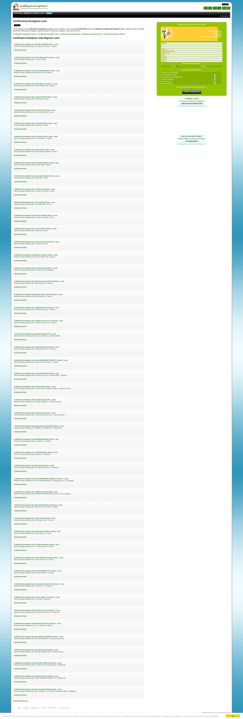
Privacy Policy (52, 707)
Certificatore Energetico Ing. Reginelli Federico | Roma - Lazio (36, 676)
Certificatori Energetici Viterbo (114, 34)
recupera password (225, 16)
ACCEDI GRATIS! (191, 141)
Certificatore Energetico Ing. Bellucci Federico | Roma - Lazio (36, 255)
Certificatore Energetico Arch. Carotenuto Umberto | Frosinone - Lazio (39, 584)
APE (217, 8)
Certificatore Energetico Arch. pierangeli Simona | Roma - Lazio (36, 176)
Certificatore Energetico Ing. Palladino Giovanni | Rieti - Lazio (36, 492)
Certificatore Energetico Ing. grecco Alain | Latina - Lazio (34, 149)
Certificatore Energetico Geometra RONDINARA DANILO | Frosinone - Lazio (41, 479)
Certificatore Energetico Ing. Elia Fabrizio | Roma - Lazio (34, 465)
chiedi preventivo (20, 50)
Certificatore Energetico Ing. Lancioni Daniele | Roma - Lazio (35, 97)
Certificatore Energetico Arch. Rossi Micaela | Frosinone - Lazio (36, 57)
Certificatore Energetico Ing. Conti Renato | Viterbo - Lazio (35, 413)
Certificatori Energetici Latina (48, 34)
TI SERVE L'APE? (192, 99)
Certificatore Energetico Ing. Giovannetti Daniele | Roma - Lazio (36, 373)
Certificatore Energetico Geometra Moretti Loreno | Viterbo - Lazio (37, 623)
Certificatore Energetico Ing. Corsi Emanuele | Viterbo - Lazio (36, 268)
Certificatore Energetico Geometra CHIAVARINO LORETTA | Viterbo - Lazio (41, 360)
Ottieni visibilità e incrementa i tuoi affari (191, 139)
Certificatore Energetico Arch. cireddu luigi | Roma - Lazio (34, 189)
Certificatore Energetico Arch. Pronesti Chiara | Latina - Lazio (36, 136)
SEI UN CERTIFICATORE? (191, 136)
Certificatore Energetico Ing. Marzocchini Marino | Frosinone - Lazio (38, 505)
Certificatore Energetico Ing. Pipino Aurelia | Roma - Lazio (34, 518)
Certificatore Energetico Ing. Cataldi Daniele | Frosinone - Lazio (36, 307)
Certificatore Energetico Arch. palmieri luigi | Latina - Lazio (35, 400)
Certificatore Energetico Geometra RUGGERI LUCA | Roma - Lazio (37, 571)
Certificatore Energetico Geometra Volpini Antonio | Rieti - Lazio (37, 70)
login (49, 13)
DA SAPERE (226, 8)
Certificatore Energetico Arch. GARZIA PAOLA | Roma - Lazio (36, 452)
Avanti (25, 701)
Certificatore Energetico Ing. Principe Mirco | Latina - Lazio (35, 386)
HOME (208, 8)
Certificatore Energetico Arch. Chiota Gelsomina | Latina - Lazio (36, 544)
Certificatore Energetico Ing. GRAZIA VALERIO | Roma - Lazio (36, 44)
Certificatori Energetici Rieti (70, 34)
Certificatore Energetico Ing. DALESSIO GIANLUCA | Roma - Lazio (38, 663)
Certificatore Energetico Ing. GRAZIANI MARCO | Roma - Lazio (36, 439)
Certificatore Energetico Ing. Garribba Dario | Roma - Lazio (35, 334)
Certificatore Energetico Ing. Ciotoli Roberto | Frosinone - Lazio (36, 347)
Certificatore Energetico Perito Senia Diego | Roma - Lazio (34, 110)
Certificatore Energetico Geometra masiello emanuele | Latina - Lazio (38, 557)
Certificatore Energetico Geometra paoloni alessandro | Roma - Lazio (39, 426)
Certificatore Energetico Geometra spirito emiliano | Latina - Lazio (37, 531)
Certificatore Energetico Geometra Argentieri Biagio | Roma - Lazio (38, 689)
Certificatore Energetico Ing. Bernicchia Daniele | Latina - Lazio (36, 163)
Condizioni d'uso (65, 707)
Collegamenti (34, 707)
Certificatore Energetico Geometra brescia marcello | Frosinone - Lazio (39, 281)
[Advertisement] (191, 120)
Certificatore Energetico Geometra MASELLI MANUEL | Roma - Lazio (38, 636)
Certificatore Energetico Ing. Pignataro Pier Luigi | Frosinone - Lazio (38, 294)
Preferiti (43, 707)
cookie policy (214, 716)
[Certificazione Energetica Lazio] (26, 6)
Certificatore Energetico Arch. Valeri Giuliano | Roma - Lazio (35, 228)
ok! (233, 716)
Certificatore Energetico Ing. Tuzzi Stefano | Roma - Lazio (34, 202)
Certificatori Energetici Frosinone (25, 34)
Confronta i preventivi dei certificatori (191, 101)
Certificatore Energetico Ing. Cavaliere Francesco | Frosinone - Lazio (38, 321)
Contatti (25, 707)
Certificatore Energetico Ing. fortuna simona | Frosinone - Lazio (36, 242)
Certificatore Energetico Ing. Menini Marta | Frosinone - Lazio (35, 84)
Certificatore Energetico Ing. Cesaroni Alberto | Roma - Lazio (35, 215)
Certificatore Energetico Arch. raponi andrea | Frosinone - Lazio (37, 597)
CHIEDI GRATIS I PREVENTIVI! (191, 104)
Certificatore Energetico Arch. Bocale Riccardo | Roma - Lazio (36, 650)
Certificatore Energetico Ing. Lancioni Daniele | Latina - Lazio (35, 123)
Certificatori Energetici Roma (91, 34)
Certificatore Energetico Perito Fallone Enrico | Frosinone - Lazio (37, 610)
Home (19, 707)
